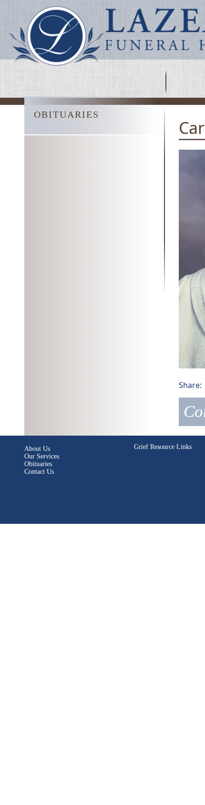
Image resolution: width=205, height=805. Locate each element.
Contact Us (39, 471)
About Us (37, 448)
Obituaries (38, 464)
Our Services (41, 456)
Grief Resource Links (163, 446)
